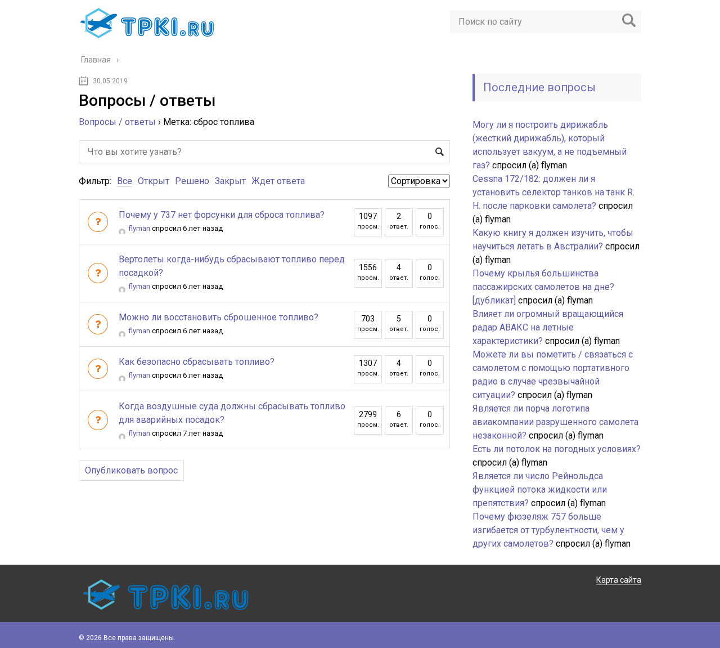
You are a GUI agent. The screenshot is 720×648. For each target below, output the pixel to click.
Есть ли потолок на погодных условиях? (556, 449)
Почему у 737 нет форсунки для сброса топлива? (222, 214)
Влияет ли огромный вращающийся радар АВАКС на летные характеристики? (547, 327)
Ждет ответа (278, 181)
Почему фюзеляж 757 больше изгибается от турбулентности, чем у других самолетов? (548, 530)
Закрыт (230, 181)
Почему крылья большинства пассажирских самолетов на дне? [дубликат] (543, 287)
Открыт (153, 181)
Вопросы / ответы (117, 122)
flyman (139, 228)
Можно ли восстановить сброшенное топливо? (218, 317)
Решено (192, 181)
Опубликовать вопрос (131, 470)
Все (124, 181)
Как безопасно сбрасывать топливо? (196, 361)
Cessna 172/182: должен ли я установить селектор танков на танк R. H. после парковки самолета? (553, 192)
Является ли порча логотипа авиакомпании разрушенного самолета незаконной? (555, 422)
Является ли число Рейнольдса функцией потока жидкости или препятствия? (539, 489)
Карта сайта (618, 579)
